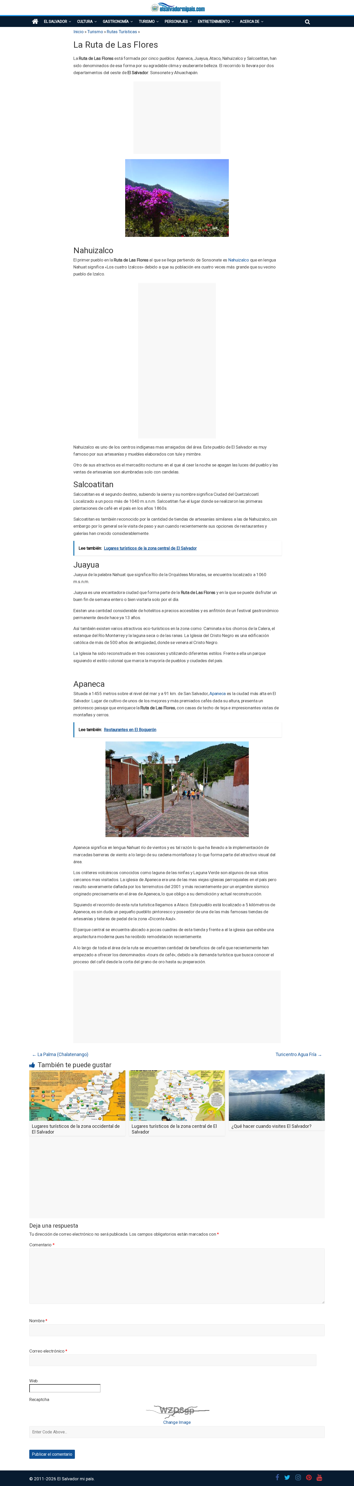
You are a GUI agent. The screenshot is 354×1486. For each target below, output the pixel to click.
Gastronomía (116, 21)
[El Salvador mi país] (35, 21)
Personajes (176, 21)
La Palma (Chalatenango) (60, 1054)
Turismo (147, 21)
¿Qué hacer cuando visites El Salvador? (271, 1126)
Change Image (176, 1422)
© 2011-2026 (43, 1478)
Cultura (85, 21)
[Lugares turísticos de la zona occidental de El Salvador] (77, 1073)
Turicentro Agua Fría (298, 1054)
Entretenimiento (214, 21)
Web (33, 1380)
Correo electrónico (48, 1351)
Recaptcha (39, 1399)
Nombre (38, 1320)
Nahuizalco (238, 260)
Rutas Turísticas (122, 31)
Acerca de (249, 21)
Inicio (78, 31)
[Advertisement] (177, 117)
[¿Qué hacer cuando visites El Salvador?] (277, 1073)
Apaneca (217, 693)
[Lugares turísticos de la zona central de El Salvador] (177, 1073)
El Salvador (55, 21)
